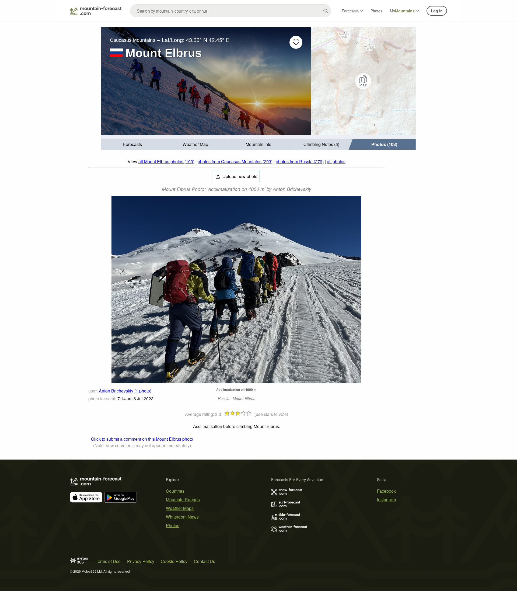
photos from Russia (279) (300, 161)
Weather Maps (180, 508)
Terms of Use (108, 561)
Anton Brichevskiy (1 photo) (125, 391)
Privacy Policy (140, 561)
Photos (376, 10)
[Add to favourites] (295, 42)
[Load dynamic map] (363, 81)
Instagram (386, 499)
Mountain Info (258, 144)
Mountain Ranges (183, 499)
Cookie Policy (174, 561)
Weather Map (195, 144)
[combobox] (230, 10)
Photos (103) (384, 144)
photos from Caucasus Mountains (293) (235, 161)
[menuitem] (132, 144)
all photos (336, 161)
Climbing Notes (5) (321, 144)
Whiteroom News (182, 517)
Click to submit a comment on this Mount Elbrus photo (142, 439)
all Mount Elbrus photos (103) (166, 161)
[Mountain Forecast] (95, 10)
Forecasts (350, 10)
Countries (175, 491)
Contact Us (204, 561)
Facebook (386, 491)
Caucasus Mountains (132, 40)
